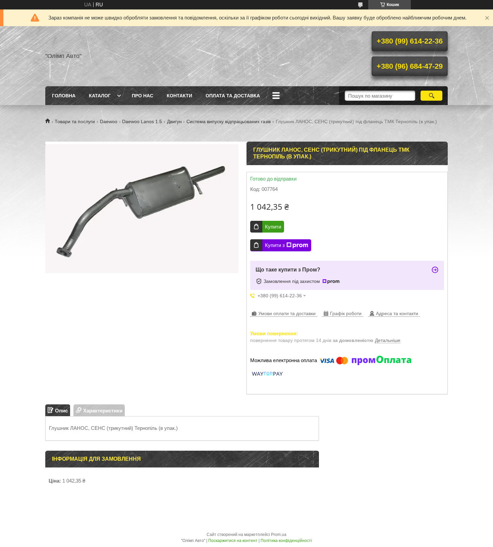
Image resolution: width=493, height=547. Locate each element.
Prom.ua (278, 534)
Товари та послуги (75, 121)
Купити (273, 227)
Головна (63, 95)
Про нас (142, 95)
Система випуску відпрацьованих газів (228, 121)
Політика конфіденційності (286, 540)
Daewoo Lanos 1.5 (142, 121)
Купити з (275, 245)
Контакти (179, 95)
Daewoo (108, 121)
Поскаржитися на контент (233, 540)
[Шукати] (431, 96)
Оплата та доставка (233, 95)
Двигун (174, 121)
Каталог (100, 95)
